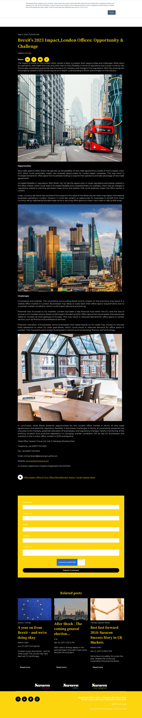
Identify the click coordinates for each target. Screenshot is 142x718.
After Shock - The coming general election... (68, 629)
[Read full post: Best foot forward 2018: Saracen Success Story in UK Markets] (107, 609)
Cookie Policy (83, 7)
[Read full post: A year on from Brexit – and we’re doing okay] (34, 609)
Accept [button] (112, 12)
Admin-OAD (23, 643)
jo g (55, 639)
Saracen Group (24, 53)
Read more (25, 667)
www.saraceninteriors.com (37, 461)
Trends (79, 477)
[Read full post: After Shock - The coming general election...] (71, 609)
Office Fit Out (42, 477)
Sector (72, 477)
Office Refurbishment (58, 477)
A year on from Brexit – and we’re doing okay (32, 633)
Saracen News (89, 477)
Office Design (29, 477)
